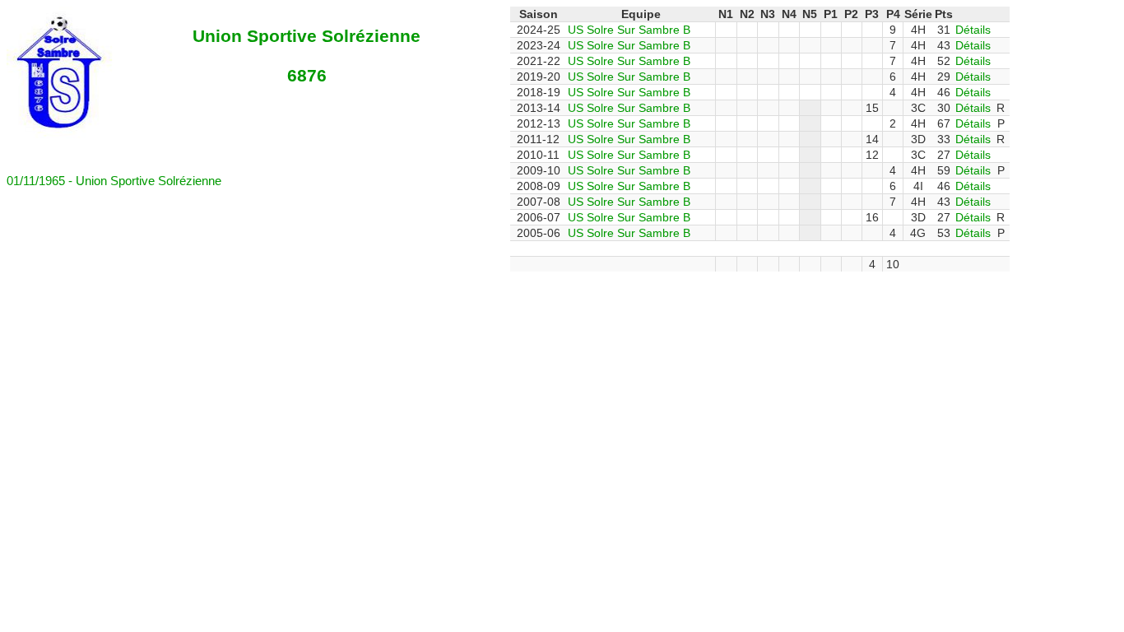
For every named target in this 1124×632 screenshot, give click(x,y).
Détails (973, 29)
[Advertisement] (406, 309)
